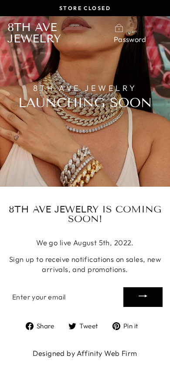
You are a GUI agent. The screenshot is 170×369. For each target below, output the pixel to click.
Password (130, 39)
